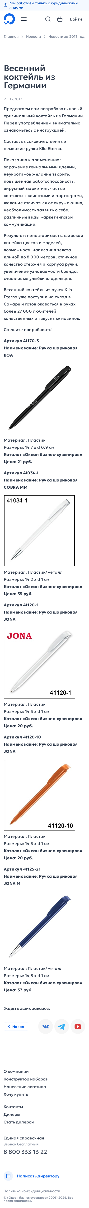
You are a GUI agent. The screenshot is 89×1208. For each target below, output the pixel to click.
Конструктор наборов (26, 1079)
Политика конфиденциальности (32, 1191)
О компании (16, 1071)
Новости (33, 36)
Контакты (13, 1107)
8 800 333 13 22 (25, 1152)
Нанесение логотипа (25, 1087)
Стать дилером (19, 1122)
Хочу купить (16, 1094)
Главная (11, 36)
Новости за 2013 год (66, 36)
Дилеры (12, 1114)
